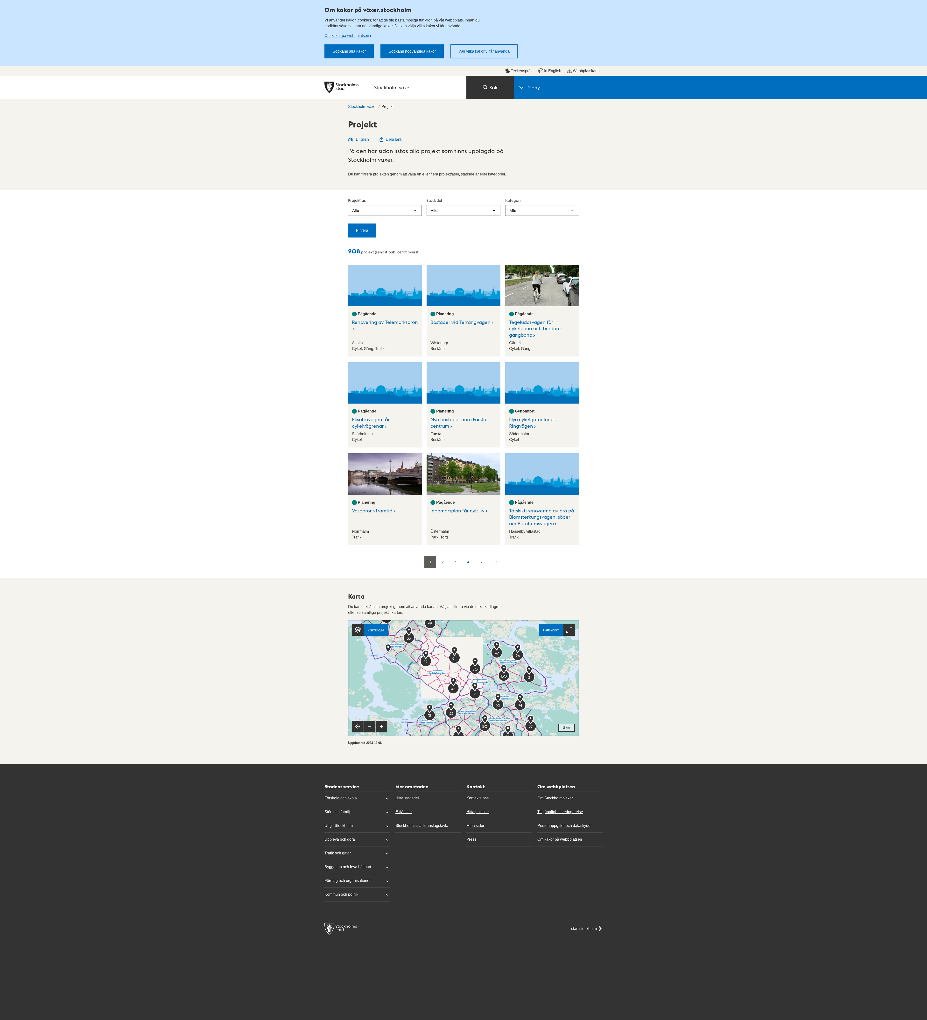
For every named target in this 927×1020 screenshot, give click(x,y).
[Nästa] (497, 561)
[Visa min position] (358, 726)
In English (552, 71)
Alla (355, 210)
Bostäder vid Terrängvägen (460, 322)
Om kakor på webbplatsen (346, 36)
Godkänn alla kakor (349, 51)
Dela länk (394, 139)
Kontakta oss (477, 798)
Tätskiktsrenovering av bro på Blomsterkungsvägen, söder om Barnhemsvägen (541, 516)
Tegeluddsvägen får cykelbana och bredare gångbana (535, 328)
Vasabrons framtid (372, 510)
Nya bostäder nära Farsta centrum (458, 422)
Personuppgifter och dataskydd (563, 826)
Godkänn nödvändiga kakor (412, 51)
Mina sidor (475, 826)
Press (471, 839)
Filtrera (362, 230)
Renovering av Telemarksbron (385, 322)
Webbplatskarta (586, 71)
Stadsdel (434, 200)
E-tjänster (403, 812)
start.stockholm (584, 929)
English (362, 139)
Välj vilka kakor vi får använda (484, 51)
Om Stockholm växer (555, 798)
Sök (493, 87)
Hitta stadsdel (407, 798)
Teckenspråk (522, 71)
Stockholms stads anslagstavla (421, 826)
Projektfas (357, 200)
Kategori (513, 200)
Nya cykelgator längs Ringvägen (532, 422)
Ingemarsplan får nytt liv (457, 510)
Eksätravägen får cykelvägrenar (371, 422)
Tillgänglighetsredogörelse (560, 812)
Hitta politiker (477, 812)
